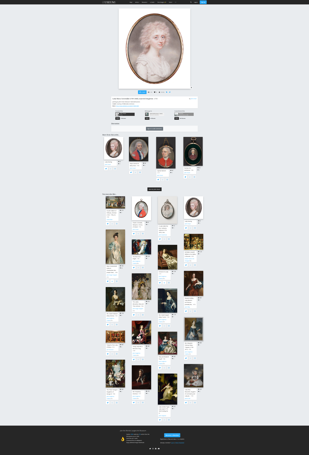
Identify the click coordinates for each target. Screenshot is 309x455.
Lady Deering (108, 162)
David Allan (109, 219)
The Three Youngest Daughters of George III (112, 392)
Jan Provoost (110, 349)
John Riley (187, 307)
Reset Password (180, 442)
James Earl (187, 398)
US (107, 277)
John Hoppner (162, 415)
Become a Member (172, 435)
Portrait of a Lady (163, 272)
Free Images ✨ (161, 2)
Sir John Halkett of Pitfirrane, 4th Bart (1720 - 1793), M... (112, 213)
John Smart (194, 98)
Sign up (203, 2)
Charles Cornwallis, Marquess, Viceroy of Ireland (138, 225)
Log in (196, 2)
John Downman (163, 235)
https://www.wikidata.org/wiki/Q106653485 (127, 106)
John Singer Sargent (112, 275)
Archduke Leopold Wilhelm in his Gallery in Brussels (190, 254)
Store (170, 2)
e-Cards (152, 2)
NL (190, 261)
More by (154, 189)
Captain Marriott (161, 171)
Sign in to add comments (154, 128)
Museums (144, 2)
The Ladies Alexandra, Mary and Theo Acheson (138, 304)
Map (131, 2)
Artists (137, 2)
